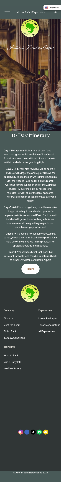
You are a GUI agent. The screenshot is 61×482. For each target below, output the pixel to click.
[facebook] (26, 432)
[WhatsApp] (39, 432)
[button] (52, 7)
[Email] (45, 432)
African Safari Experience (30, 12)
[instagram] (20, 432)
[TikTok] (33, 432)
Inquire (30, 269)
